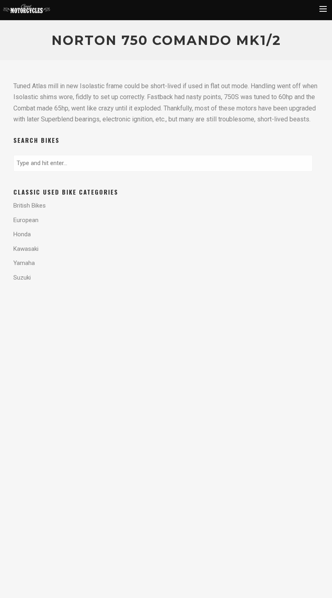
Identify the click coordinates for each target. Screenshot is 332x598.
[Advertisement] (78, 322)
